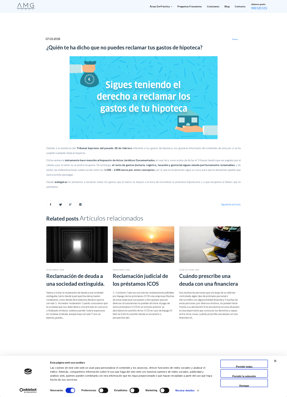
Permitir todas (244, 366)
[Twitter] (60, 204)
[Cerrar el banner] (275, 364)
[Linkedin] (80, 204)
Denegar (244, 385)
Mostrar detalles (184, 390)
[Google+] (70, 204)
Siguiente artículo (231, 204)
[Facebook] (50, 204)
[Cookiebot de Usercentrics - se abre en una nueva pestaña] (28, 390)
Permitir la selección (244, 376)
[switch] (103, 390)
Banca (235, 39)
